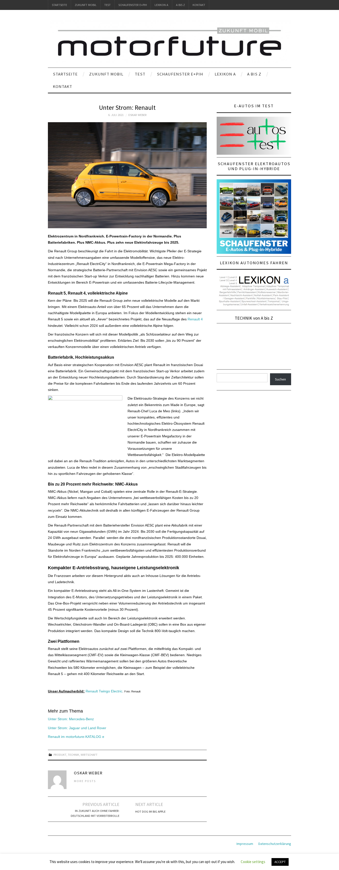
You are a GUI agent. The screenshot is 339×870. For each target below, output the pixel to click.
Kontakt (199, 5)
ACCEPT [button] (280, 862)
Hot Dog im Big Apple (150, 811)
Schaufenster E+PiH (132, 5)
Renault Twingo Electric (103, 691)
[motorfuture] (169, 41)
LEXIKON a (161, 5)
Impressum (245, 843)
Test (107, 5)
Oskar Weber (137, 115)
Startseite (59, 5)
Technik (73, 755)
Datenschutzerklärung (274, 843)
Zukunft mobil (86, 5)
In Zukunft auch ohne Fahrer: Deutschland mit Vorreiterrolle (95, 813)
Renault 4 (195, 319)
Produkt (60, 755)
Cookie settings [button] (253, 861)
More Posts (85, 781)
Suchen (280, 379)
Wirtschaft (89, 755)
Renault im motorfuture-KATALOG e (76, 737)
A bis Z (180, 5)
